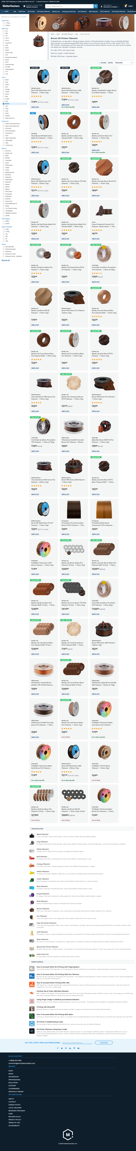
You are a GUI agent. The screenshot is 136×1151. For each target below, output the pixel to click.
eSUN (7, 163)
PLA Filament (82, 11)
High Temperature (10, 138)
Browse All (6, 260)
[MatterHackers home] (11, 6)
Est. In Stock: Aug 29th (98, 737)
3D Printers (31, 11)
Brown (7, 103)
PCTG (7, 40)
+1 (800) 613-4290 (53, 1)
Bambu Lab (56, 11)
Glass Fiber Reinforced (12, 126)
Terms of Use (14, 1123)
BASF (7, 155)
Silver (7, 113)
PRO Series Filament (118, 11)
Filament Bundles (10, 249)
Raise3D (7, 199)
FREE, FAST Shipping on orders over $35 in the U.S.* (18, 1)
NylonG (7, 184)
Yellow (7, 91)
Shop (10, 1071)
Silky (6, 143)
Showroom (13, 1077)
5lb (6, 239)
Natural (7, 115)
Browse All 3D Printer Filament (14, 17)
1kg (6, 234)
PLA (6, 31)
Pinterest (74, 1048)
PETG (7, 38)
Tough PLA (8, 43)
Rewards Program (16, 1111)
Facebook (58, 1048)
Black (7, 80)
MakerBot (8, 177)
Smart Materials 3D (11, 203)
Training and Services (69, 11)
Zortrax (7, 215)
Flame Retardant (10, 131)
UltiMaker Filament (11, 213)
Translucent (9, 145)
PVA (6, 55)
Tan (6, 106)
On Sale (103, 63)
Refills (7, 221)
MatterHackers (9, 172)
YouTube (78, 1048)
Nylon (7, 48)
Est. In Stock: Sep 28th (68, 107)
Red (6, 87)
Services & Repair (15, 1092)
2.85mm (7, 25)
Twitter (62, 1048)
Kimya (7, 170)
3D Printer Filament (43, 11)
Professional (14, 1080)
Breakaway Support (11, 57)
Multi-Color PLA (10, 118)
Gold (6, 111)
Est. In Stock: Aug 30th (98, 152)
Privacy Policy (14, 1120)
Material (5, 29)
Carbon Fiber (9, 52)
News (10, 1074)
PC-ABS (7, 67)
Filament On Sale (10, 254)
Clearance (8, 251)
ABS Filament (93, 11)
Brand (4, 148)
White (7, 84)
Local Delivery (15, 1108)
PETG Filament (105, 11)
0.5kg (7, 229)
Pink (6, 101)
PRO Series (8, 191)
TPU (6, 71)
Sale (14, 11)
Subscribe (104, 1043)
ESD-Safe (8, 128)
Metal (7, 50)
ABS (6, 33)
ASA (6, 45)
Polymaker (8, 196)
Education (13, 1083)
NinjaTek (8, 182)
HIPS (6, 62)
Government (14, 1089)
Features (5, 121)
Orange (7, 89)
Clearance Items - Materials (13, 256)
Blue (6, 96)
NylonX (7, 189)
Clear (6, 108)
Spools (7, 223)
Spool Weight (7, 227)
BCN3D (7, 158)
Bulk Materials (9, 247)
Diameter (5, 21)
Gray (6, 82)
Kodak (7, 167)
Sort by (110, 63)
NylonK (7, 187)
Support (12, 1086)
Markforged (8, 179)
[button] (33, 6)
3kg (6, 236)
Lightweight (8, 140)
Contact (12, 1102)
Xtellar (7, 206)
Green (7, 94)
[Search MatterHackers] (96, 6)
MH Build (8, 175)
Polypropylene (9, 69)
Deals (4, 244)
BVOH (7, 60)
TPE (6, 74)
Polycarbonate (9, 64)
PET (6, 36)
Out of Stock (66, 737)
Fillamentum (9, 165)
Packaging (6, 219)
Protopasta (8, 194)
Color (76, 34)
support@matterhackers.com (21, 1063)
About (11, 1099)
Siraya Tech (8, 201)
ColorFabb (8, 160)
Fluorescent (8, 133)
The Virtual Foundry (11, 208)
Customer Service (42, 1)
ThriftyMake (9, 211)
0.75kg (7, 231)
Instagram (66, 1048)
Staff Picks (21, 11)
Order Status (14, 1105)
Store (58, 34)
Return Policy (14, 1117)
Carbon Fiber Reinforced (12, 123)
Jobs (10, 1114)
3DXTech (8, 151)
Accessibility (14, 1126)
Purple (7, 99)
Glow (6, 135)
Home (52, 34)
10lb (6, 241)
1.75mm (7, 23)
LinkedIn (70, 1048)
